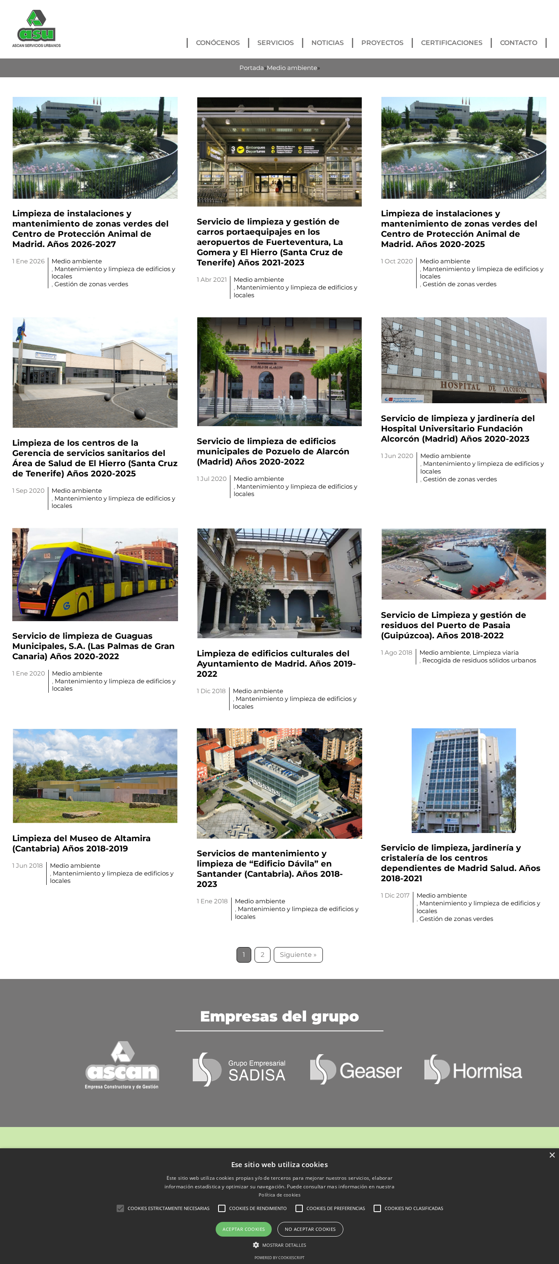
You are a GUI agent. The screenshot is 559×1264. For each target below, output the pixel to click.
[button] (120, 1208)
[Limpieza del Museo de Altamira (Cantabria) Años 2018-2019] (95, 733)
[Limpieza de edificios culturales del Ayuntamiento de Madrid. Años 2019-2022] (280, 533)
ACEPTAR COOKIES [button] (244, 1229)
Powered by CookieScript (279, 1257)
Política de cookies (279, 1195)
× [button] (552, 1155)
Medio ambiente (292, 68)
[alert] (279, 1206)
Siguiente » (298, 955)
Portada (251, 68)
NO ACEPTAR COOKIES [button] (310, 1229)
